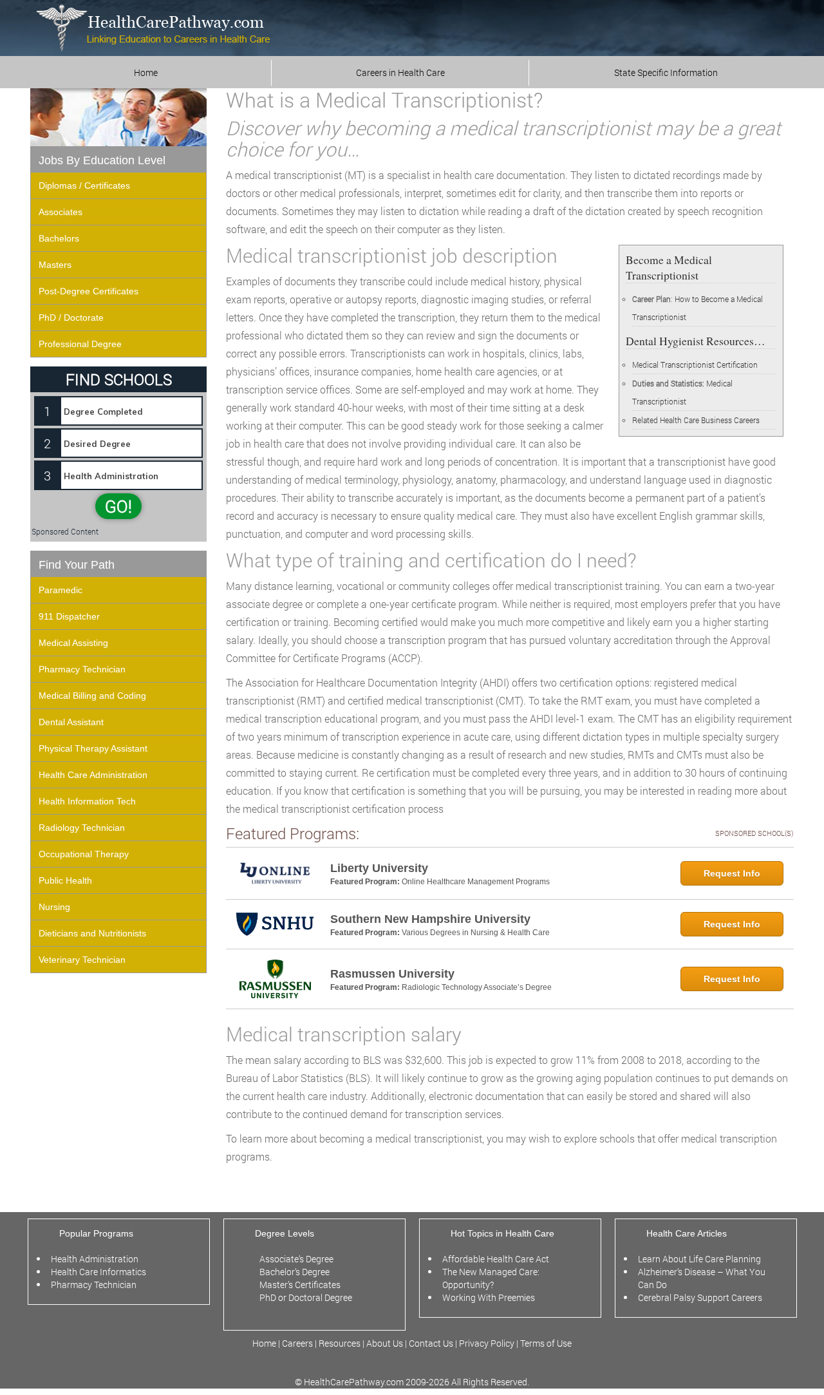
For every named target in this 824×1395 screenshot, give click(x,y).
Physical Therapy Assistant (93, 748)
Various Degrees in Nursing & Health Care (476, 932)
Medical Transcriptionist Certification (695, 364)
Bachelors (59, 238)
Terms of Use (546, 1343)
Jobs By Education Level (102, 160)
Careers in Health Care (400, 72)
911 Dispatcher (69, 616)
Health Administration (94, 1259)
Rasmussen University (392, 973)
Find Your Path (77, 564)
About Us (384, 1343)
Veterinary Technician (82, 959)
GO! (118, 506)
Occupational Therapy (84, 854)
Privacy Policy (486, 1343)
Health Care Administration (93, 775)
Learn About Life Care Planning (699, 1259)
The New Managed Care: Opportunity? (490, 1278)
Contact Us (431, 1343)
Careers (297, 1343)
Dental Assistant (71, 722)
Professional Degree (80, 344)
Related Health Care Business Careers (696, 420)
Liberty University (379, 868)
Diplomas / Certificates (84, 185)
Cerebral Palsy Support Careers (700, 1297)
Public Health (65, 880)
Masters (55, 265)
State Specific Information (666, 72)
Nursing (54, 907)
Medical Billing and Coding (92, 695)
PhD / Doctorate (71, 317)
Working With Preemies (488, 1297)
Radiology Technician (82, 827)
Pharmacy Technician (82, 669)
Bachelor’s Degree (294, 1272)
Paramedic (60, 590)
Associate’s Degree (296, 1259)
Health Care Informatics (98, 1272)
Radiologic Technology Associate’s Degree (477, 987)
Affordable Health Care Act (495, 1259)
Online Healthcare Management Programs (476, 881)
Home (146, 72)
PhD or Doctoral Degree (305, 1297)
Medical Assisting (73, 643)
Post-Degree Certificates (88, 291)
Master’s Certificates (300, 1284)
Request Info (732, 873)
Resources (340, 1343)
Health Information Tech (87, 801)
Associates (60, 212)
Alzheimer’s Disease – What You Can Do (701, 1278)
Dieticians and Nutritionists (92, 933)
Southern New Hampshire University (430, 919)
